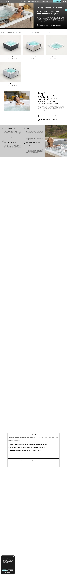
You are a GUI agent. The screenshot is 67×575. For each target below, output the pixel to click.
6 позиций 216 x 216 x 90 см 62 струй (11, 85)
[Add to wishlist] (20, 36)
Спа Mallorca (56, 57)
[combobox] (13, 556)
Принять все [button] (4, 570)
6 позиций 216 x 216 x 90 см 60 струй (33, 58)
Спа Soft (33, 57)
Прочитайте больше (6, 568)
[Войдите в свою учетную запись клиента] (65, 1)
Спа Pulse (10, 57)
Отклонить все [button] (10, 570)
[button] (8, 572)
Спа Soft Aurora (10, 84)
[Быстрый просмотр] (20, 38)
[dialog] (8, 564)
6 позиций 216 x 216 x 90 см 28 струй (11, 58)
